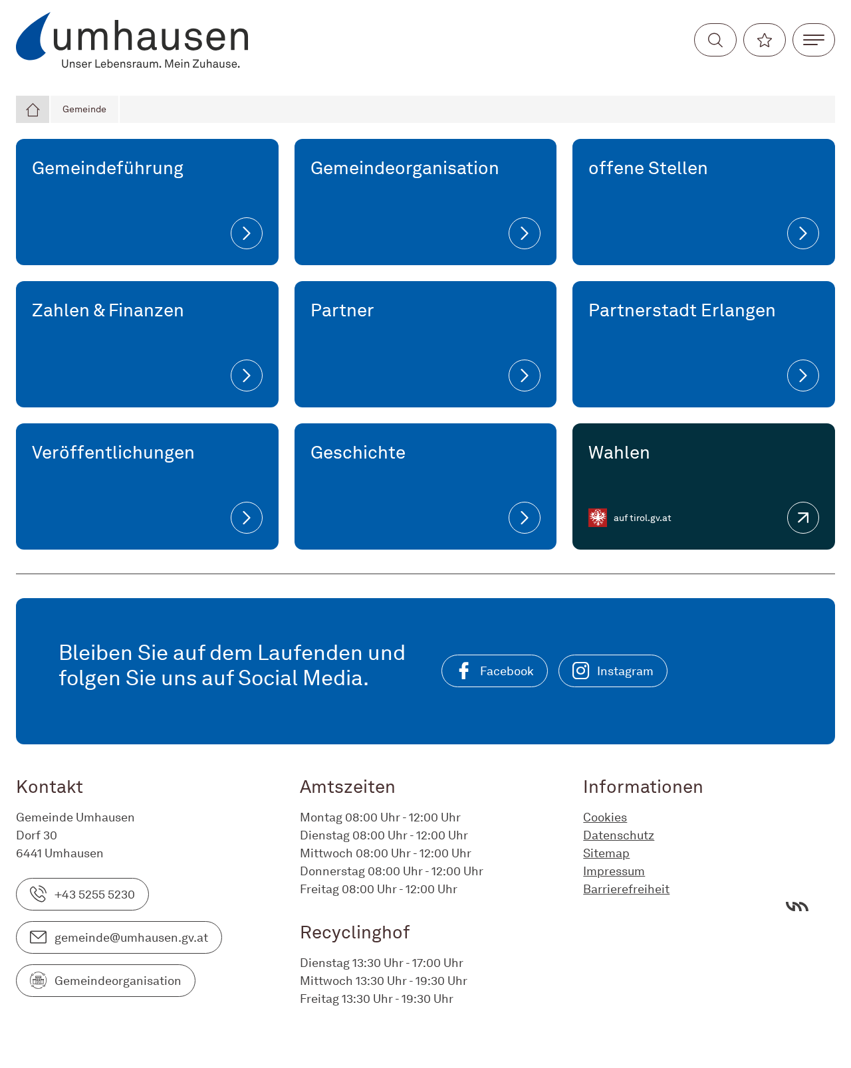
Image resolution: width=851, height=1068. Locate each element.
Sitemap (606, 853)
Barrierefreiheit (626, 889)
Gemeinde (84, 109)
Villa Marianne (797, 906)
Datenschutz (618, 835)
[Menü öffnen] (813, 39)
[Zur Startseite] (33, 109)
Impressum (614, 871)
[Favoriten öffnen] (764, 39)
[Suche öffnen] (715, 39)
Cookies (605, 817)
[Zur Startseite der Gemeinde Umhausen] (132, 40)
